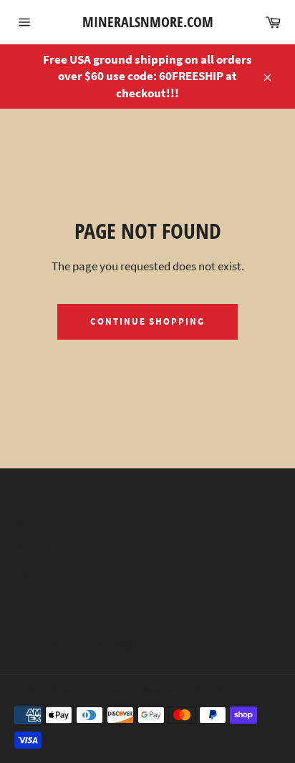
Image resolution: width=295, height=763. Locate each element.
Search (31, 524)
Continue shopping (147, 321)
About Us (36, 548)
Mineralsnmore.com (147, 21)
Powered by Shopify (182, 691)
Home (29, 572)
